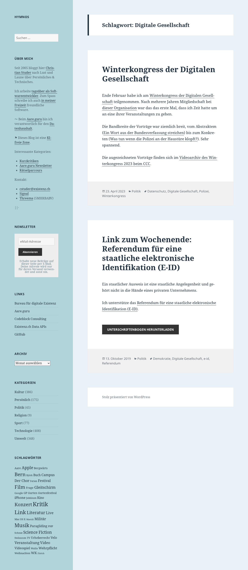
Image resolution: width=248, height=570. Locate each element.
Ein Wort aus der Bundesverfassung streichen (143, 132)
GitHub (20, 334)
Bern (20, 474)
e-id (206, 358)
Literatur (36, 512)
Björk (29, 475)
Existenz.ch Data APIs (30, 326)
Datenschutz (156, 191)
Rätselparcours (31, 170)
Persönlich (22, 400)
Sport (19, 423)
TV (28, 538)
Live (49, 512)
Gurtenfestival (47, 493)
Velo (54, 537)
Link (20, 512)
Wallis (34, 548)
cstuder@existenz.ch (35, 189)
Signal (24, 193)
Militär (40, 518)
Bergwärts (40, 468)
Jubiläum (31, 497)
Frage (30, 488)
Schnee (18, 532)
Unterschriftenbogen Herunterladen (140, 329)
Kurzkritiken (29, 161)
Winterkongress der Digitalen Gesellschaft (158, 74)
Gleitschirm (45, 487)
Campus (48, 474)
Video (45, 542)
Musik (22, 525)
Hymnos (22, 17)
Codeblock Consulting (30, 319)
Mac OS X (20, 519)
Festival (44, 480)
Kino (40, 498)
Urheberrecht (40, 538)
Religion (21, 415)
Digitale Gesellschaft (183, 191)
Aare (18, 468)
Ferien (33, 481)
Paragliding (38, 526)
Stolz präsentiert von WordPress (126, 397)
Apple (27, 467)
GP (25, 493)
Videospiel (22, 548)
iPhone (20, 497)
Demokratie (161, 358)
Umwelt (20, 438)
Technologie (24, 431)
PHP (50, 526)
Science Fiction (37, 532)
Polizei (204, 191)
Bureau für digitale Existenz (35, 303)
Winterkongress (114, 196)
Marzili (30, 519)
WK (34, 553)
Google (19, 493)
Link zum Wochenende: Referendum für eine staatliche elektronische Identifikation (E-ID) (148, 253)
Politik (19, 407)
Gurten (32, 493)
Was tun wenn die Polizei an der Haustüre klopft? (153, 138)
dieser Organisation (119, 107)
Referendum (111, 363)
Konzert (23, 504)
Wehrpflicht (48, 548)
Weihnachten (22, 553)
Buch (37, 475)
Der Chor (22, 480)
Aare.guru (34, 119)
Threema (26, 198)
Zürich (41, 553)
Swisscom (20, 538)
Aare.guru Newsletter (36, 165)
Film (20, 487)
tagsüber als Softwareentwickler (36, 93)
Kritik (40, 504)
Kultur (19, 392)
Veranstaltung (27, 542)
